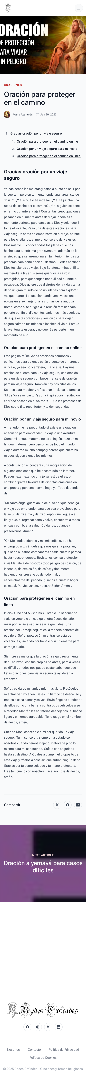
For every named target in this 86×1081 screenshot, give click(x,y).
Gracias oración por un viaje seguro (36, 133)
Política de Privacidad (64, 1049)
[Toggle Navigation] (79, 8)
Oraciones (13, 85)
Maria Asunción (23, 114)
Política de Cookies (43, 1058)
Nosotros (13, 1049)
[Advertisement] (43, 947)
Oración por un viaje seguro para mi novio (47, 149)
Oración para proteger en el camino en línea (49, 156)
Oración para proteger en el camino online (47, 141)
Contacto (34, 1049)
